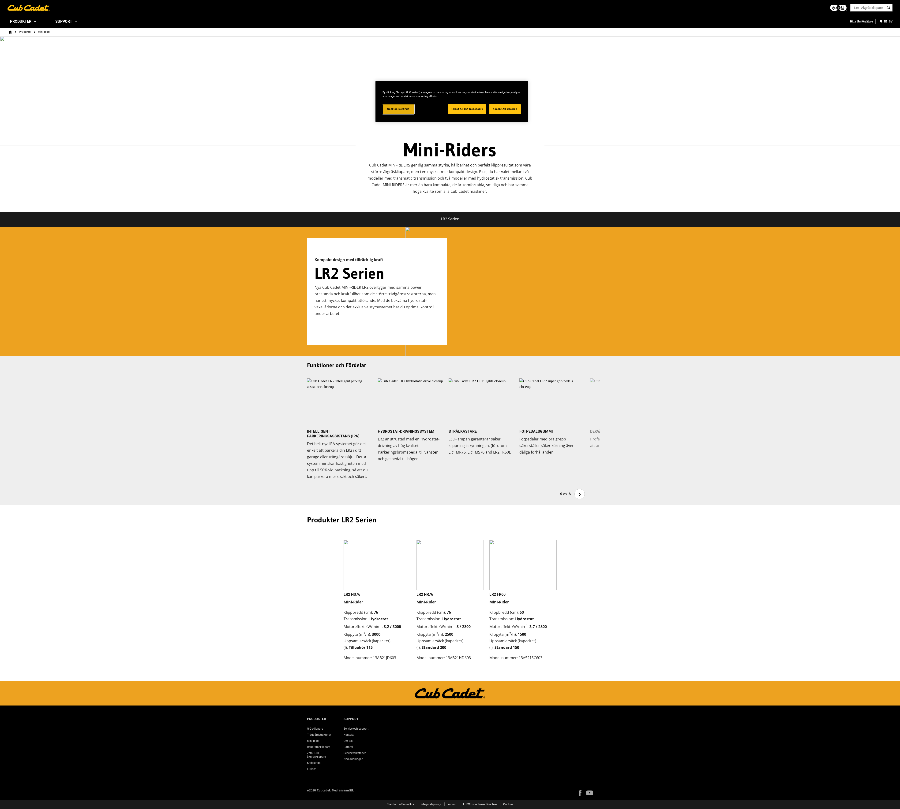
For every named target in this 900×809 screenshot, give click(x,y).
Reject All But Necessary (467, 109)
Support (63, 21)
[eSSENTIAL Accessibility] (838, 7)
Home (10, 32)
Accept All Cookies (505, 109)
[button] (580, 793)
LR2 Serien (450, 219)
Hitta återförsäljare (861, 21)
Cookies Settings (398, 109)
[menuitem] (22, 21)
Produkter (20, 21)
